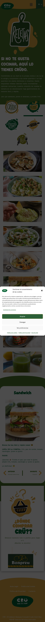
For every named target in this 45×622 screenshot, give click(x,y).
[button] (42, 291)
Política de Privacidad (24, 332)
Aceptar (22, 316)
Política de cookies (12, 332)
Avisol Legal (34, 332)
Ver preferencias (22, 328)
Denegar (22, 322)
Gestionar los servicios (9, 310)
